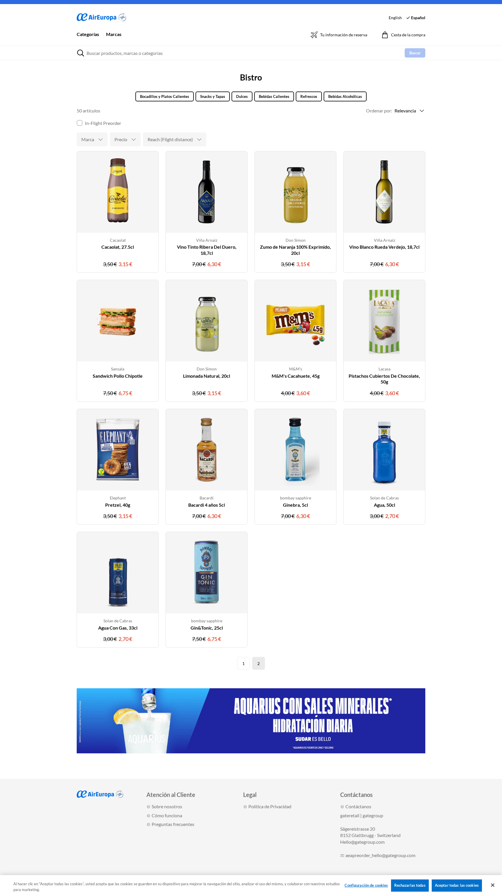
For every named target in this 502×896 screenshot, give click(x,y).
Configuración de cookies (366, 885)
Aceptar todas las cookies (457, 885)
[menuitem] (88, 38)
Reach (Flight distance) (170, 139)
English (395, 17)
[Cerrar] (492, 885)
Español (418, 17)
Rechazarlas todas (410, 885)
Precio (120, 139)
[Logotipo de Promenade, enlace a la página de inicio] (101, 17)
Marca (87, 139)
